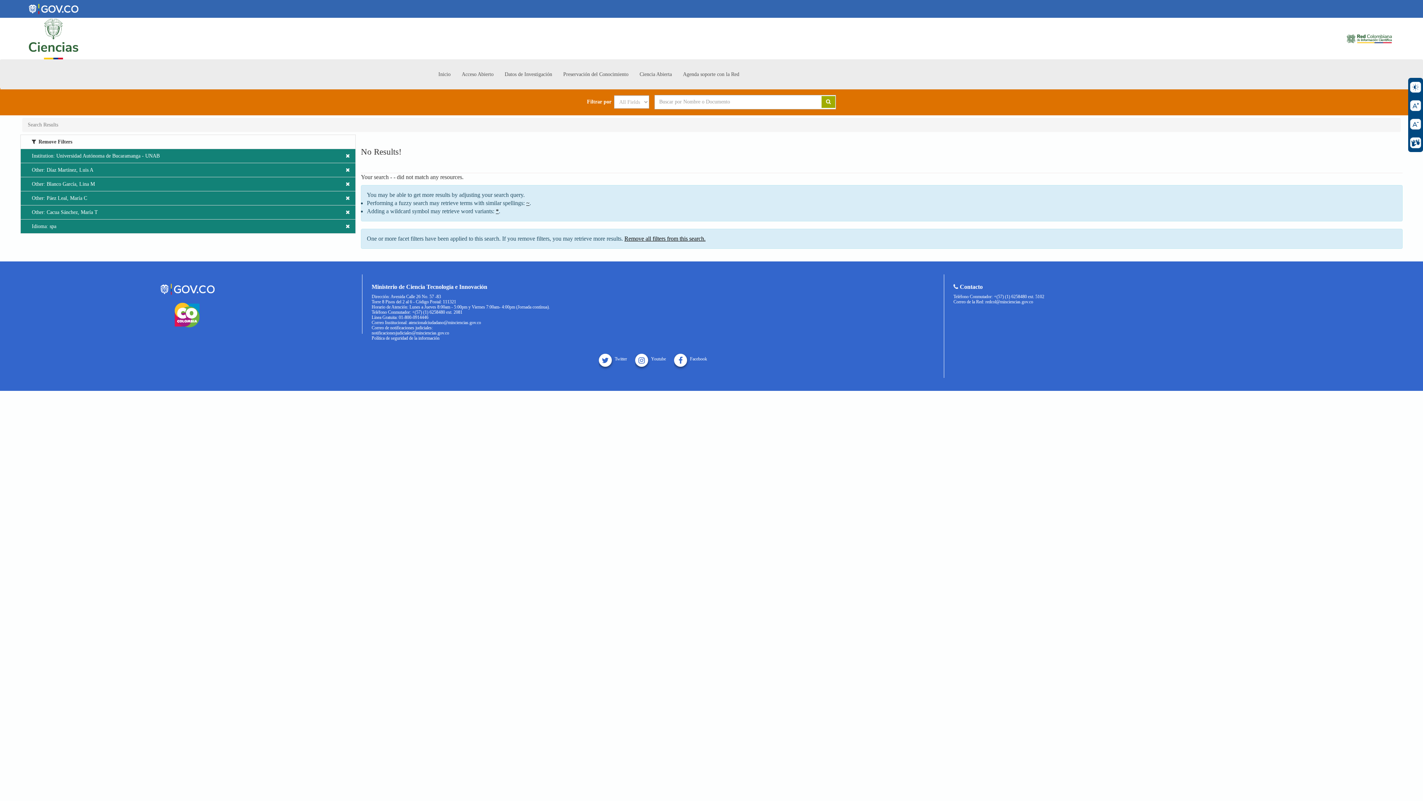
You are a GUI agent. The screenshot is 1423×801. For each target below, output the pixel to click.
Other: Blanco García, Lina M (63, 184)
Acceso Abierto (478, 74)
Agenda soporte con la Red (711, 74)
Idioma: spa (44, 226)
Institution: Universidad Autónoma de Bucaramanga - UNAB (96, 156)
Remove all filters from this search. (665, 238)
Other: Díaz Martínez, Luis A (62, 170)
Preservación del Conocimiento (595, 74)
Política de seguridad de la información (405, 338)
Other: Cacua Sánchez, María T (65, 212)
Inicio (444, 74)
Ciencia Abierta (656, 74)
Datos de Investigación (528, 74)
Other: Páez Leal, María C (59, 198)
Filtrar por (599, 102)
